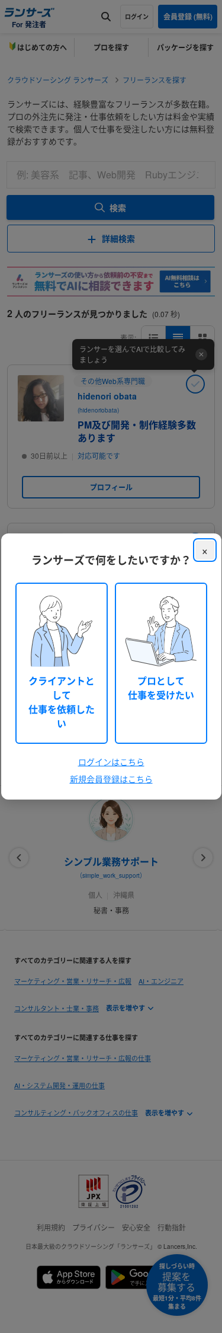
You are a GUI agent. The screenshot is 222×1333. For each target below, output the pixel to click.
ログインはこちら (111, 762)
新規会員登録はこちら (111, 779)
